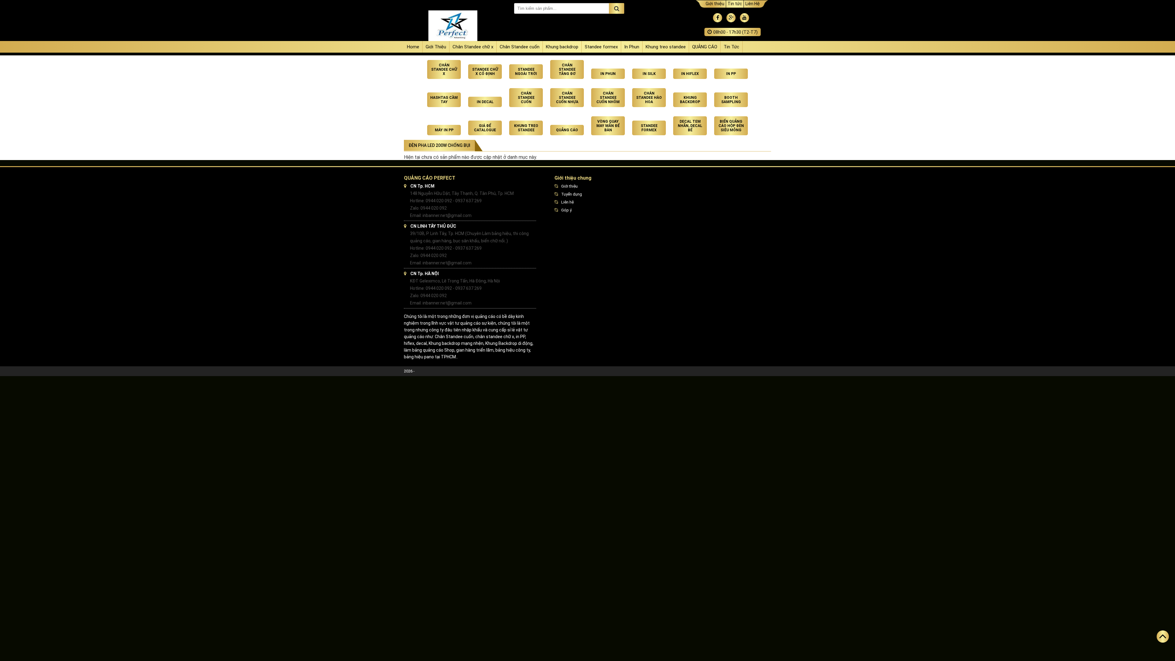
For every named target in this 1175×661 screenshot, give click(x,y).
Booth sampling (731, 99)
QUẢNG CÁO (704, 47)
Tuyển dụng (571, 194)
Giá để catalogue (485, 128)
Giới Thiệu (436, 47)
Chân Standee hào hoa (649, 97)
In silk (649, 74)
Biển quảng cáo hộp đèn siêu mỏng (731, 125)
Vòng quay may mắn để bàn (608, 125)
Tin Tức (731, 47)
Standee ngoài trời (526, 71)
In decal (485, 102)
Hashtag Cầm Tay (444, 99)
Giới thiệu (715, 3)
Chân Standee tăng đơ (567, 69)
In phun (608, 74)
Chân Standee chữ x (473, 47)
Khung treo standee (666, 47)
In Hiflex (690, 74)
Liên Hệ (752, 3)
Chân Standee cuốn (519, 47)
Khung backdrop (562, 47)
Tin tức (735, 3)
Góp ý (566, 210)
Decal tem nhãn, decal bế (690, 125)
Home (413, 47)
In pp (731, 74)
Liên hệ (567, 202)
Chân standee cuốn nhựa (567, 97)
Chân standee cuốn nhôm (608, 97)
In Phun (631, 47)
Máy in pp (444, 130)
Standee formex (601, 47)
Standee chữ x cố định (485, 71)
